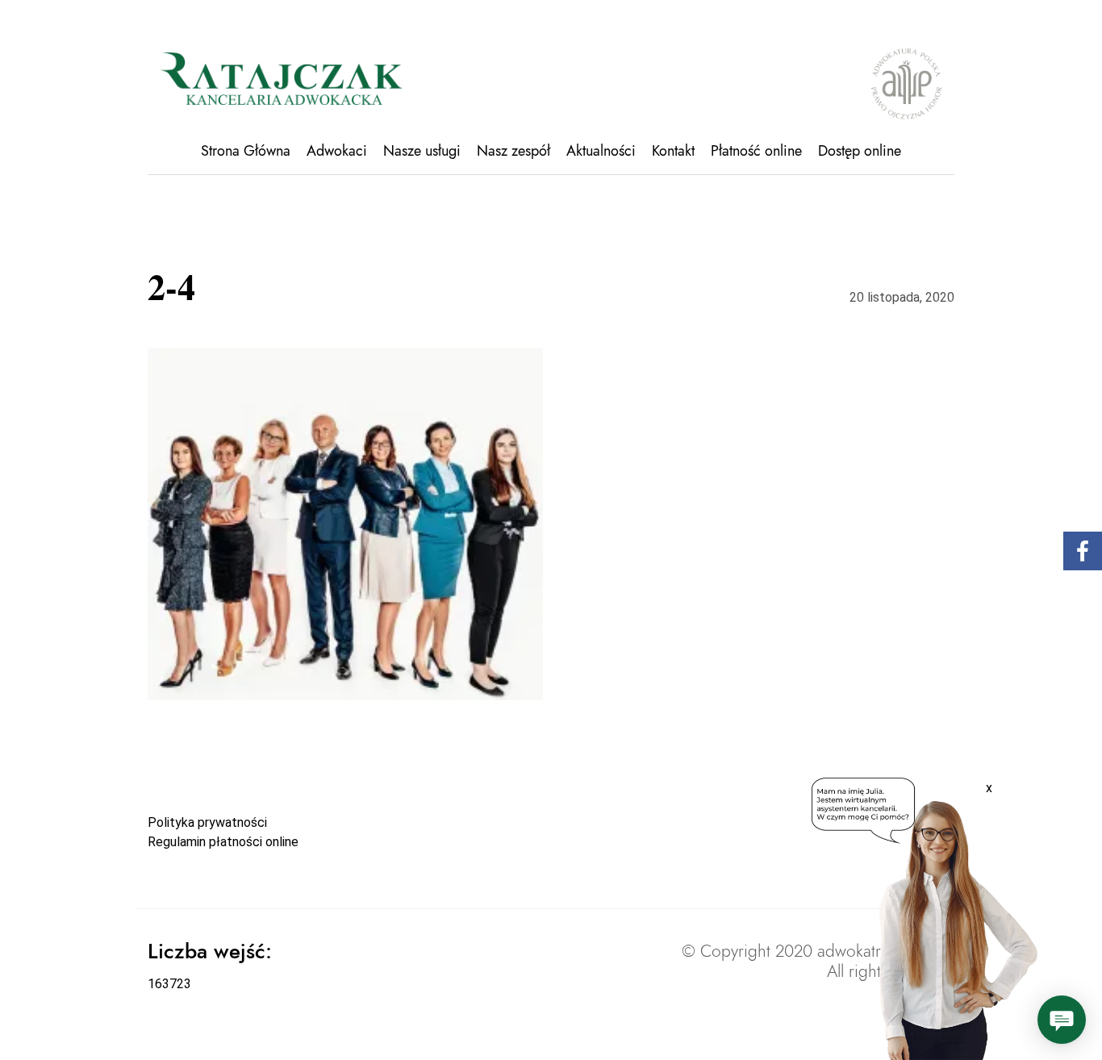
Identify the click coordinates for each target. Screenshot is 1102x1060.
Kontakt (673, 150)
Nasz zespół (513, 150)
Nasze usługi (422, 150)
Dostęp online (859, 150)
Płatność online (756, 150)
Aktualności (601, 150)
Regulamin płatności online (223, 841)
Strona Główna (245, 150)
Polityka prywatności (207, 822)
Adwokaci (337, 150)
